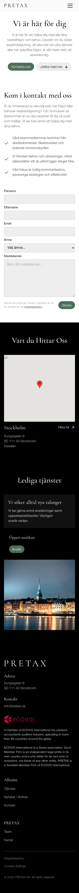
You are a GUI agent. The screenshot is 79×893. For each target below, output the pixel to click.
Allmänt (10, 779)
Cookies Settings (15, 866)
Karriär (8, 840)
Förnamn (10, 191)
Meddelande (12, 256)
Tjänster (10, 788)
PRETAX (12, 822)
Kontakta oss (21, 67)
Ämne (8, 240)
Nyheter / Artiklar (16, 797)
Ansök (16, 549)
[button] (70, 6)
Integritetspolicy (33, 307)
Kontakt (9, 805)
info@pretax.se (14, 706)
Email (7, 223)
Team (8, 832)
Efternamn (11, 207)
